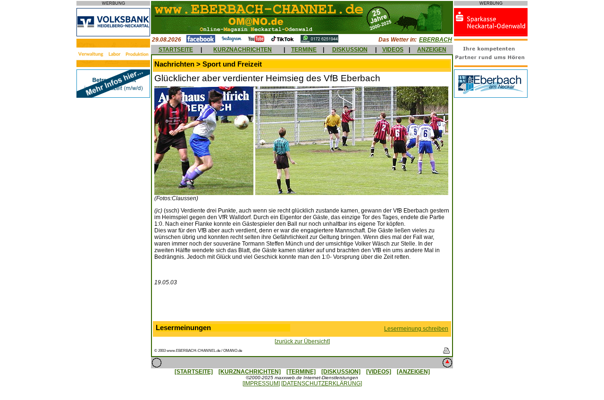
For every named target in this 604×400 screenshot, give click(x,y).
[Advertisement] (302, 305)
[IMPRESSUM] (261, 383)
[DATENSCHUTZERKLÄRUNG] (321, 383)
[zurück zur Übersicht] (302, 341)
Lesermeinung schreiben (416, 328)
